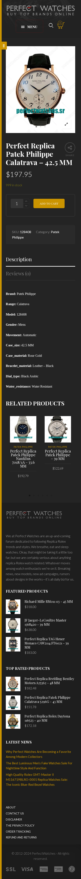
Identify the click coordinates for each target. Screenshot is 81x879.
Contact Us (15, 813)
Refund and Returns (21, 837)
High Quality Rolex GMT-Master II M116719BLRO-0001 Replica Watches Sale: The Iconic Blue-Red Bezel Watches (37, 779)
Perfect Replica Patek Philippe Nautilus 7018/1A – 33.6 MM (23, 459)
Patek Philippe (23, 446)
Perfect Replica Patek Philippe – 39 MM (58, 455)
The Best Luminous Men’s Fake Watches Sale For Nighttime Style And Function (39, 765)
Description (19, 259)
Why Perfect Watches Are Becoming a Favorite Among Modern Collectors (38, 754)
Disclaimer (14, 819)
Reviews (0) (18, 273)
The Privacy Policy (20, 825)
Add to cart (49, 203)
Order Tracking (18, 831)
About (11, 807)
